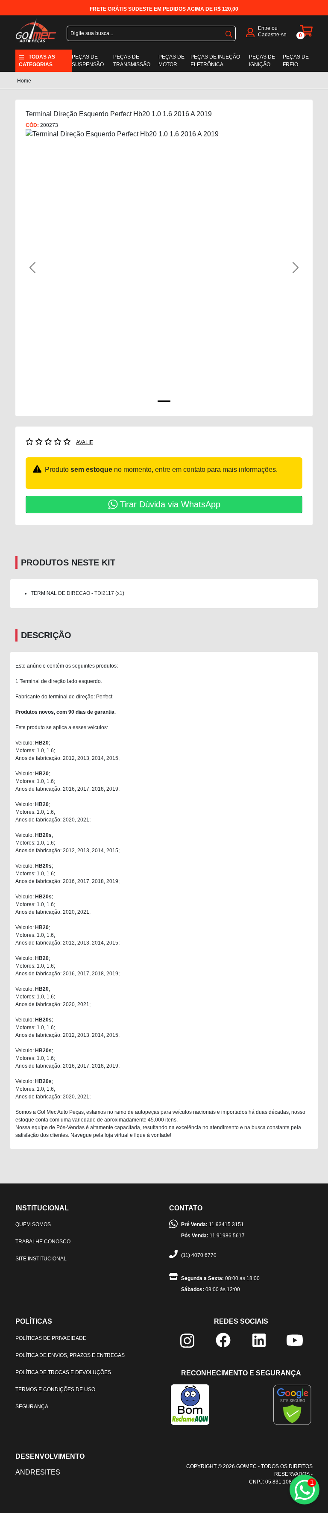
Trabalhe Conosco (42, 1242)
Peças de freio (296, 61)
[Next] (281, 267)
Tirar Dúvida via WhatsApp (170, 504)
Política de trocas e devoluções (63, 1372)
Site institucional (41, 1259)
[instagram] (187, 1340)
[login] (250, 32)
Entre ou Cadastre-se (272, 31)
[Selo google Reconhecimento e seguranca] (292, 1403)
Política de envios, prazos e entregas (70, 1355)
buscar (229, 32)
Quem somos (33, 1224)
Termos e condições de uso (55, 1389)
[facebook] (223, 1339)
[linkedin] (259, 1339)
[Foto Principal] (164, 401)
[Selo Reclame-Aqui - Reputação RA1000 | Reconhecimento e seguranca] (190, 1403)
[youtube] (294, 1339)
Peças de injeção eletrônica (215, 61)
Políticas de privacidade (50, 1338)
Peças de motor (171, 61)
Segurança (31, 1407)
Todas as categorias (37, 61)
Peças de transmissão (131, 61)
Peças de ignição (262, 61)
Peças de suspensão (88, 61)
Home (24, 81)
